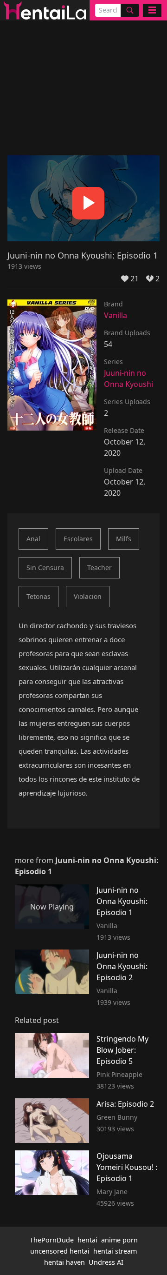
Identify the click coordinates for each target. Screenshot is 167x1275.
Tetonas (38, 596)
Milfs (123, 538)
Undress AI (106, 1262)
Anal (33, 538)
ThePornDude (52, 1239)
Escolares (78, 538)
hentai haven (64, 1262)
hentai (87, 1239)
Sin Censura (45, 567)
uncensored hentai (60, 1251)
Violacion (88, 596)
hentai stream (115, 1251)
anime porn (119, 1239)
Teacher (99, 567)
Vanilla (115, 315)
